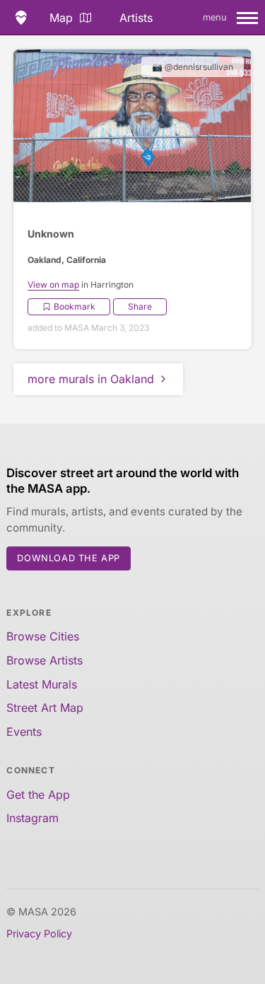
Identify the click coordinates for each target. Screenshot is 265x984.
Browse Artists (44, 660)
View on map (53, 284)
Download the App (68, 558)
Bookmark (74, 306)
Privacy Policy (39, 933)
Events (24, 732)
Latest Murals (41, 684)
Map (61, 18)
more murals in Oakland (91, 379)
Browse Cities (42, 636)
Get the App (38, 794)
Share (140, 306)
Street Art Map (44, 708)
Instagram (32, 818)
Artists (136, 18)
